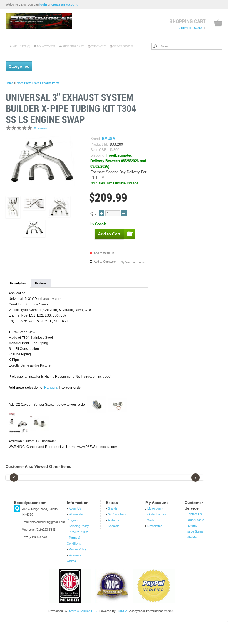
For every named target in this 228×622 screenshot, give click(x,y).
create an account (64, 4)
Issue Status (195, 531)
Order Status (123, 46)
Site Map (192, 537)
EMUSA (108, 139)
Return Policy (78, 549)
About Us (75, 508)
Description (18, 283)
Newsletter (154, 526)
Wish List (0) (21, 46)
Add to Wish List (104, 253)
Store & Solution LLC (83, 611)
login (43, 4)
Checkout (98, 46)
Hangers (51, 388)
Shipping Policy (79, 526)
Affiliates (113, 520)
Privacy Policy (78, 531)
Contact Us (194, 514)
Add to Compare (105, 261)
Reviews (41, 283)
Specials (113, 526)
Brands (113, 508)
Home (9, 82)
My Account (46, 46)
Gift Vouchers (117, 514)
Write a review (135, 262)
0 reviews (40, 128)
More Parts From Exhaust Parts (38, 82)
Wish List (153, 520)
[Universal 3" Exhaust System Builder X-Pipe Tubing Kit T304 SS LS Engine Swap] (42, 163)
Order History (156, 514)
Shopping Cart (73, 46)
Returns (192, 525)
